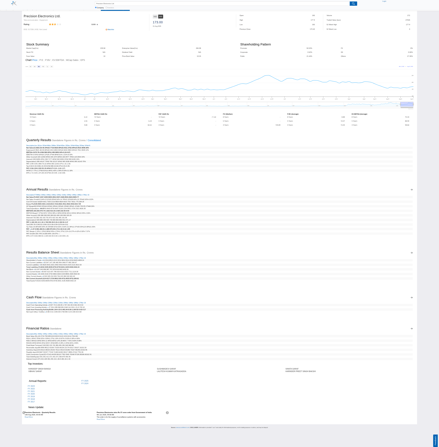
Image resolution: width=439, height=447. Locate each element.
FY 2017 (31, 402)
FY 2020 (31, 394)
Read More (29, 417)
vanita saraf (292, 369)
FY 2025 (84, 381)
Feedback (435, 440)
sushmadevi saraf (166, 369)
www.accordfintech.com (182, 427)
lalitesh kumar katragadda (171, 371)
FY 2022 (31, 389)
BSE (160, 16)
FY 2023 (31, 386)
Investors (110, 8)
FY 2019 (31, 396)
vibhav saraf (35, 371)
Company (100, 8)
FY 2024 (84, 383)
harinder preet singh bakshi (300, 371)
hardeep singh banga (39, 369)
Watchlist (111, 29)
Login (384, 1)
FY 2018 (31, 399)
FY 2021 (31, 391)
